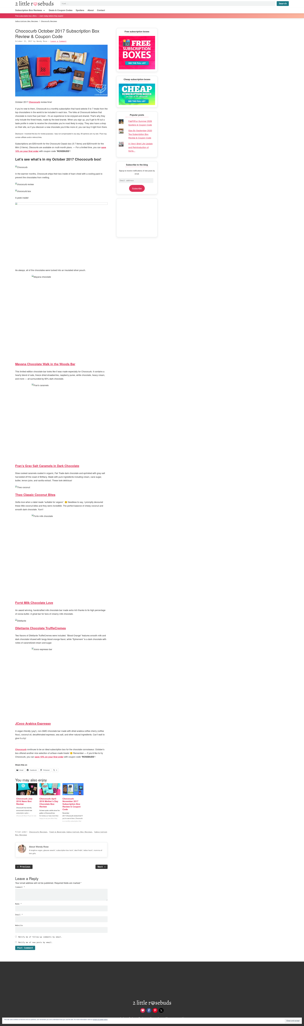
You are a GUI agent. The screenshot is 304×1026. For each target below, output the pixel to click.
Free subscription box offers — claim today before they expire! (39, 15)
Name (18, 904)
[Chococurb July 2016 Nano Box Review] (26, 789)
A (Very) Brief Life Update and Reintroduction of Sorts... (140, 147)
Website (19, 925)
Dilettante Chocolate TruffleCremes (40, 628)
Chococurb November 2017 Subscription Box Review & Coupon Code (71, 804)
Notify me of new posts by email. (35, 942)
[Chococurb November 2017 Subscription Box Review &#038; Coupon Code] (72, 789)
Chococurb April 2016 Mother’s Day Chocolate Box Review (48, 802)
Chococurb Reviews (38, 832)
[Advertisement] (137, 218)
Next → (101, 866)
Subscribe (137, 188)
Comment (20, 887)
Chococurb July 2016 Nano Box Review (24, 801)
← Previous (23, 866)
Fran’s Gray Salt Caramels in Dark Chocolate (47, 466)
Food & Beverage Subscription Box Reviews (70, 832)
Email (19, 915)
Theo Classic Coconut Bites (35, 494)
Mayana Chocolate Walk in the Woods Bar (45, 364)
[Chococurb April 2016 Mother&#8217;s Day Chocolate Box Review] (49, 789)
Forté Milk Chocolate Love (34, 602)
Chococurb (34, 102)
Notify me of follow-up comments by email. (40, 937)
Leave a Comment (58, 41)
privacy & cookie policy (100, 1019)
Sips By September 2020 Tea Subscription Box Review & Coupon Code (140, 134)
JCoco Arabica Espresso (33, 723)
